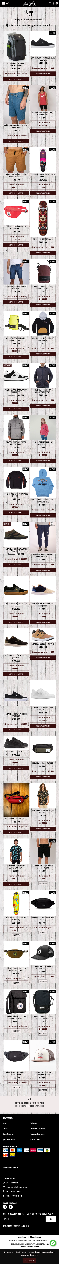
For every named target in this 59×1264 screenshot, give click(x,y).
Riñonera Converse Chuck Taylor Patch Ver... (16, 969)
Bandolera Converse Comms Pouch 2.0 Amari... (16, 339)
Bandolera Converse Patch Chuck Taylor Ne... (16, 1017)
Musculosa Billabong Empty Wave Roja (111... (42, 114)
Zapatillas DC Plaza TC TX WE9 (43, 644)
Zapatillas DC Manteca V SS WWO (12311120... (43, 708)
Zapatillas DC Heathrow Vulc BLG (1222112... (16, 605)
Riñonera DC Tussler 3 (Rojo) (16, 819)
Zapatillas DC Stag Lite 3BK (16, 752)
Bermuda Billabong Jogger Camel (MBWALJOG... (16, 176)
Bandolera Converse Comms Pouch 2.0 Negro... (43, 1017)
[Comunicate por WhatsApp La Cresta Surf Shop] (53, 1243)
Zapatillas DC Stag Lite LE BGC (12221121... (16, 657)
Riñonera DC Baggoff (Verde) (43, 763)
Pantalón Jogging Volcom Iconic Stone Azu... (42, 555)
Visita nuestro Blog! (13, 1191)
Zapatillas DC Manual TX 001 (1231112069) (16, 715)
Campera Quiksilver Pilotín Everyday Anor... (16, 443)
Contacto (6, 1128)
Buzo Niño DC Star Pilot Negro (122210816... (16, 495)
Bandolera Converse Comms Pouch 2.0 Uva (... (43, 287)
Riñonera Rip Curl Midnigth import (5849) (16, 1073)
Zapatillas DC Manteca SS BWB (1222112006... (16, 391)
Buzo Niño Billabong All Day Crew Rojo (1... (43, 443)
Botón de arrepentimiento (29, 1247)
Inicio (4, 1122)
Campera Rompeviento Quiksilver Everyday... (43, 391)
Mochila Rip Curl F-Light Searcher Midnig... (16, 64)
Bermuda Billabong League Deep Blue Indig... (16, 287)
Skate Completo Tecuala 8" (43, 239)
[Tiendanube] (30, 1238)
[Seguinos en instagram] (5, 1207)
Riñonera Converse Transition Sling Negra (42, 919)
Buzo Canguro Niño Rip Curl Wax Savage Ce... (43, 501)
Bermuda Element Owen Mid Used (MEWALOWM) (16, 126)
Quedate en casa (9, 1139)
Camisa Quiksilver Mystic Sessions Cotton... (16, 867)
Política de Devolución (37, 1128)
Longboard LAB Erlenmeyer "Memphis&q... (16, 919)
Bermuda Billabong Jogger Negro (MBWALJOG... (43, 867)
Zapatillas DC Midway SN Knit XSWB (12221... (43, 605)
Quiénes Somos (35, 1139)
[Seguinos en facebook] (11, 1207)
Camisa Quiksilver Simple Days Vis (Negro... (43, 811)
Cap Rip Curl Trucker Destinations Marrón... (43, 1073)
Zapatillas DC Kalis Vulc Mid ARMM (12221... (16, 550)
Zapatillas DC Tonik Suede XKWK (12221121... (43, 59)
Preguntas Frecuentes (37, 1133)
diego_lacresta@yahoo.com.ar (17, 1187)
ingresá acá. (44, 1244)
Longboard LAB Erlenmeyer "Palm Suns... (43, 176)
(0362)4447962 (12, 1182)
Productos (33, 1122)
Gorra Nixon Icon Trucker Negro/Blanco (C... (43, 967)
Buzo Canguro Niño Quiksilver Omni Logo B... (43, 339)
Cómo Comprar (8, 1133)
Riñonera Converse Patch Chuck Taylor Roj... (16, 227)
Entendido (30, 1260)
